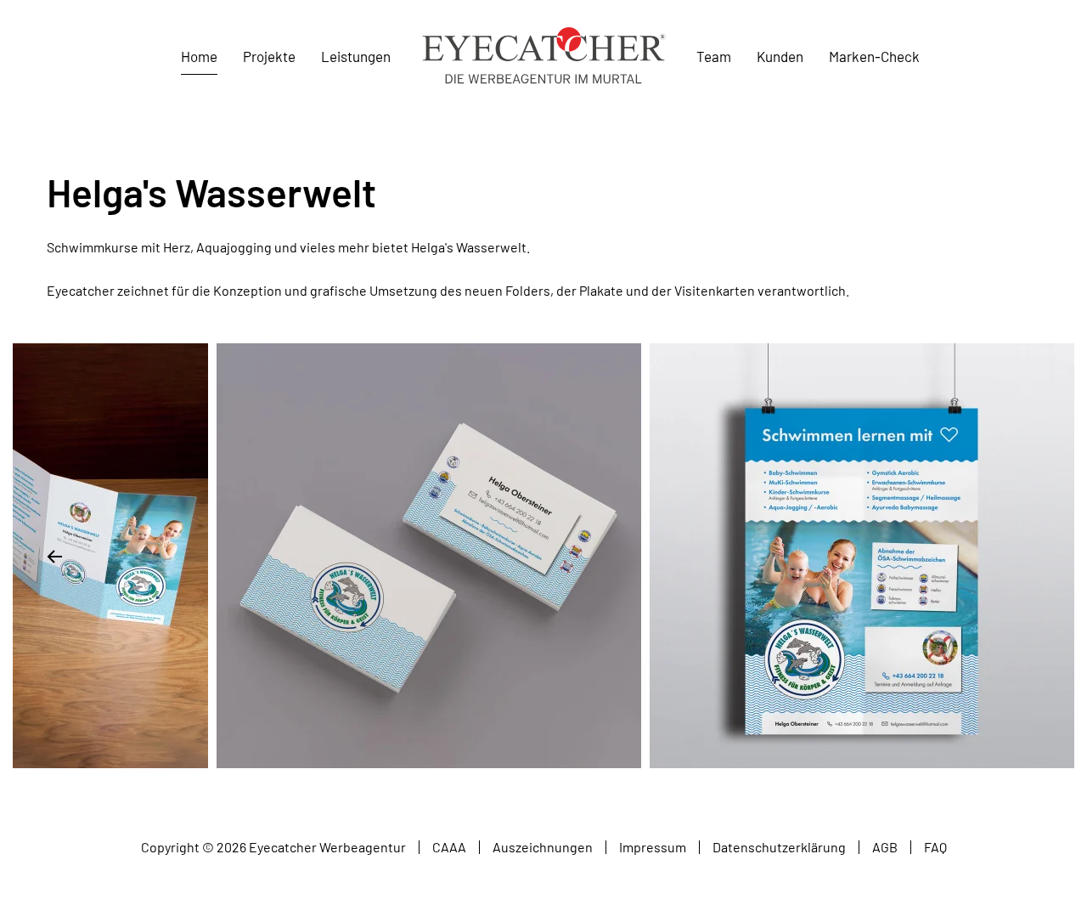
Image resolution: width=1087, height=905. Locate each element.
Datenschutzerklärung (779, 847)
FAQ (935, 847)
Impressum (652, 847)
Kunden (780, 56)
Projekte (269, 56)
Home (199, 56)
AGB (885, 847)
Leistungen (356, 56)
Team (713, 56)
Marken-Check (874, 56)
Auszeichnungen (543, 847)
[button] (54, 557)
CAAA (449, 847)
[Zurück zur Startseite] (543, 56)
